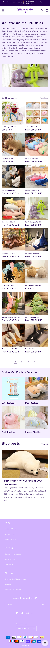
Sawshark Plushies (32, 254)
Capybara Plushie (8, 159)
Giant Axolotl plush (32, 159)
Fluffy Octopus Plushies (33, 222)
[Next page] (34, 361)
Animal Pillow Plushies (33, 127)
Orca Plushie (29, 349)
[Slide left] (19, 513)
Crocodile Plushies (8, 254)
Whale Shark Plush (32, 190)
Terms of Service (11, 529)
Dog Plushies (31, 403)
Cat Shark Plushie (8, 190)
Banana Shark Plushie (10, 349)
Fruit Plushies (8, 432)
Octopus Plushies (8, 285)
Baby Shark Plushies (9, 222)
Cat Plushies (8, 403)
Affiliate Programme (13, 590)
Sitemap (8, 584)
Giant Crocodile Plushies (11, 317)
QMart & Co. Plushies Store (16, 579)
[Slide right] (30, 513)
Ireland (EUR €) (24, 629)
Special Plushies (33, 432)
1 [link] (15, 362)
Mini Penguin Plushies (10, 127)
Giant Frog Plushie (32, 317)
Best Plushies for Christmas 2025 (23, 480)
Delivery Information (13, 554)
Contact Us (9, 564)
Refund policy (10, 534)
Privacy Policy (10, 539)
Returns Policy (10, 559)
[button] (2, 10)
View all (44, 444)
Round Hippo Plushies (33, 285)
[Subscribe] (42, 604)
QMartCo (27, 645)
